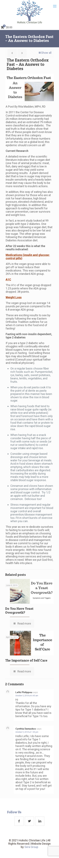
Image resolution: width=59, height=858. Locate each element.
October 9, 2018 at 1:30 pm (26, 732)
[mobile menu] (54, 6)
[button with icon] (19, 821)
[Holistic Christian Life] (29, 12)
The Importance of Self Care (26, 660)
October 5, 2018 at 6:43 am (26, 696)
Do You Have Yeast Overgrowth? (19, 610)
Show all (46, 52)
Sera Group (31, 847)
